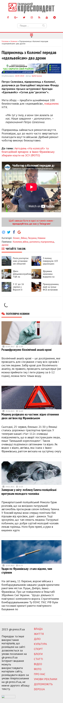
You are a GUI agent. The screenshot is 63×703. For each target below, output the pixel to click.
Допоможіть (43, 684)
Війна (24, 238)
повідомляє (51, 103)
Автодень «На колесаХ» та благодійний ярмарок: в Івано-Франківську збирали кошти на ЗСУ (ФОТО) (28, 151)
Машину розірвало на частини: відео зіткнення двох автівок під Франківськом (30, 416)
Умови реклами (45, 679)
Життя (39, 634)
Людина (32, 238)
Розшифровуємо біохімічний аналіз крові (26, 350)
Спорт (38, 649)
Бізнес (16, 238)
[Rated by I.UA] (8, 697)
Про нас (39, 674)
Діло (37, 639)
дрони (5, 244)
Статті (38, 659)
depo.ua (39, 689)
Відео (38, 664)
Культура (40, 644)
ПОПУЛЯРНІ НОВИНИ (17, 314)
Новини (41, 238)
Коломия (17, 241)
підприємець (47, 241)
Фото (37, 669)
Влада (38, 629)
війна (25, 241)
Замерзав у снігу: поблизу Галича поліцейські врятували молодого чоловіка (28, 492)
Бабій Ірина (37, 76)
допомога (34, 241)
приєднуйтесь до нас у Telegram (31, 223)
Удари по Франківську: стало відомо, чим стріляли (26, 571)
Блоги (38, 654)
